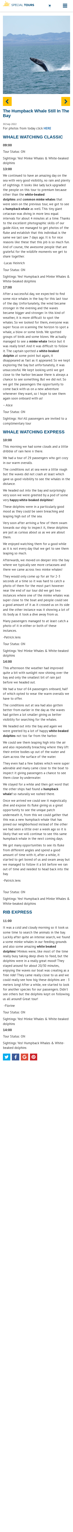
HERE (47, 128)
